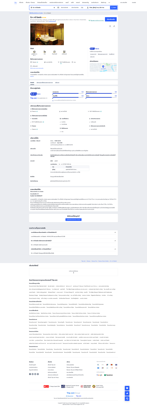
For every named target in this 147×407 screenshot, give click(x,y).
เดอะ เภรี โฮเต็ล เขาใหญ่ (76, 295)
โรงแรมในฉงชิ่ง (48, 352)
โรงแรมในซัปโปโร (67, 352)
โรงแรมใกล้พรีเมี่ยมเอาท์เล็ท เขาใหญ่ (54, 307)
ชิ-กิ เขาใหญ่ (109, 295)
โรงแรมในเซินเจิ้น (93, 352)
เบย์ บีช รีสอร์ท (86, 343)
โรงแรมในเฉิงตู (49, 349)
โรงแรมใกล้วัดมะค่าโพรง (69, 307)
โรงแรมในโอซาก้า (75, 349)
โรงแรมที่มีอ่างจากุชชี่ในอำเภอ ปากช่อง (98, 316)
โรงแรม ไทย (94, 261)
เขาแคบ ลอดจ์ (60, 292)
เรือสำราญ (103, 2)
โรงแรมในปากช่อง (42, 325)
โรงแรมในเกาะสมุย (111, 325)
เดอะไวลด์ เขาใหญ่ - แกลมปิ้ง (81, 292)
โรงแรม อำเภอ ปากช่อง (104, 261)
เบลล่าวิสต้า (62, 289)
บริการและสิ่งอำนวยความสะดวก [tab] (45, 82)
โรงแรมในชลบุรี (96, 322)
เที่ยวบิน (21, 2)
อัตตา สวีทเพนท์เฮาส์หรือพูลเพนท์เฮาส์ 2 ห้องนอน (40, 289)
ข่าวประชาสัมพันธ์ (51, 367)
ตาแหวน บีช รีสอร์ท (50, 337)
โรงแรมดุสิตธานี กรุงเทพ (85, 340)
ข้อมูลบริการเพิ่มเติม (33, 369)
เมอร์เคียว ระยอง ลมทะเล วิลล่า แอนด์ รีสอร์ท (88, 337)
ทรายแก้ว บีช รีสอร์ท (104, 337)
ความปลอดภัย (70, 377)
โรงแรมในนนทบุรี (33, 322)
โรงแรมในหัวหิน (102, 325)
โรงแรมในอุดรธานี (78, 322)
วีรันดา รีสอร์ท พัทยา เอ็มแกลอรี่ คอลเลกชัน (53, 340)
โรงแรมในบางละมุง (86, 325)
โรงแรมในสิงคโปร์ (40, 352)
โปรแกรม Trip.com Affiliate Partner (74, 369)
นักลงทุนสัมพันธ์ (70, 364)
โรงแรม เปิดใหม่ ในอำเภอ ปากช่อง (79, 313)
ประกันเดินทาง (94, 2)
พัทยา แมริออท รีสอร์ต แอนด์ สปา (82, 334)
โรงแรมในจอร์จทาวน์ (110, 352)
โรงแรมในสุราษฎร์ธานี (42, 322)
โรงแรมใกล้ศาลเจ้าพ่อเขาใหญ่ (85, 304)
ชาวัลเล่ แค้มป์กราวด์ (60, 286)
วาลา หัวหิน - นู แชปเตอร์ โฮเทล (36, 340)
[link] (123, 2)
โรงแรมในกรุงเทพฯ (87, 322)
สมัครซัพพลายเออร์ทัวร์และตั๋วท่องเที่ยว (75, 375)
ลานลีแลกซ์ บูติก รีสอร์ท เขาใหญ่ (96, 289)
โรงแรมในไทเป (93, 349)
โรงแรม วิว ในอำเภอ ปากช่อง (94, 313)
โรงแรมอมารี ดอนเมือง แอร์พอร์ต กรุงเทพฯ (72, 343)
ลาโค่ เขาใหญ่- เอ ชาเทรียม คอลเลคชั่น (49, 298)
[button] (109, 2)
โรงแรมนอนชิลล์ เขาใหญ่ (64, 295)
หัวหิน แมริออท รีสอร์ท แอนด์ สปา (66, 334)
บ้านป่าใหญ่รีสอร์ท (75, 298)
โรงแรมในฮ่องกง (32, 349)
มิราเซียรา (104, 295)
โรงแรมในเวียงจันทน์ (84, 349)
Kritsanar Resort (51, 292)
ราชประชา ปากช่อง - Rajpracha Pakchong (91, 295)
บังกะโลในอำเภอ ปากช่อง (34, 313)
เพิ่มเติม (32, 76)
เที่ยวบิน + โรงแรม (30, 2)
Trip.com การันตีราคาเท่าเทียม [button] (97, 20)
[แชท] (127, 398)
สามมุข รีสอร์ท (94, 343)
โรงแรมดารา (112, 343)
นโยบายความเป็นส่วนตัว (53, 375)
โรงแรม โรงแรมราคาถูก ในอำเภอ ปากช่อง (62, 313)
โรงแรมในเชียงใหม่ (33, 328)
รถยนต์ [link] (78, 2)
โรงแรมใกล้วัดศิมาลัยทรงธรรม (49, 304)
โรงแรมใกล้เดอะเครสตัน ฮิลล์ (35, 304)
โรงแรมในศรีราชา (104, 322)
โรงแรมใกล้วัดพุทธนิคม (62, 304)
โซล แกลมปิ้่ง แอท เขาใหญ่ (109, 289)
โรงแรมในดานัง (101, 349)
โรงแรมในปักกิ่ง (109, 349)
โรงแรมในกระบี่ (77, 325)
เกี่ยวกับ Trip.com (51, 364)
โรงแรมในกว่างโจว (58, 349)
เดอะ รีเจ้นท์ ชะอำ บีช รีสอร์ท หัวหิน (71, 340)
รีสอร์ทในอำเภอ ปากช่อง (46, 313)
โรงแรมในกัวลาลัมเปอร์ (58, 352)
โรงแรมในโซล (32, 352)
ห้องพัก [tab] (32, 82)
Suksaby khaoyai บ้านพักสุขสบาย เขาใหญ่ (48, 295)
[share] (127, 393)
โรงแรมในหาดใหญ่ (33, 325)
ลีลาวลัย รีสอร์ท (51, 286)
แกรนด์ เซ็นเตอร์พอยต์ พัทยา (35, 334)
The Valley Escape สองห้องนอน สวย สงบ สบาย (76, 289)
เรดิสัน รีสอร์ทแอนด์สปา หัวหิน (97, 334)
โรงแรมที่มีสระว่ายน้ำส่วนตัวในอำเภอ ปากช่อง (39, 316)
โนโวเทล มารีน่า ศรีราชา (103, 343)
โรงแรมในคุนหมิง (76, 352)
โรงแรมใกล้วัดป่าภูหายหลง (98, 304)
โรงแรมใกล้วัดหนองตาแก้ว (81, 307)
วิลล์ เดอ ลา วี (69, 286)
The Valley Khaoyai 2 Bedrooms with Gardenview (100, 292)
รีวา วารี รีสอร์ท (36, 17)
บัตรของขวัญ (85, 2)
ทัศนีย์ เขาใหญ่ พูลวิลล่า (42, 292)
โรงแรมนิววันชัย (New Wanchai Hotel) (38, 286)
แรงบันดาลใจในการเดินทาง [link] (56, 2)
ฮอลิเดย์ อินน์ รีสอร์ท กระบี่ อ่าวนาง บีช (37, 343)
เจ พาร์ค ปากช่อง (83, 298)
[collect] (127, 388)
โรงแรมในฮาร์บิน (101, 352)
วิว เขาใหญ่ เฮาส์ (55, 289)
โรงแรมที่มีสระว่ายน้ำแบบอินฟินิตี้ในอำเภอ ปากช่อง (60, 316)
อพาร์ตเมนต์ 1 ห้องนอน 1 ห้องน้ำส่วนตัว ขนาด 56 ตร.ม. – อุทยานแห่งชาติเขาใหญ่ (91, 286)
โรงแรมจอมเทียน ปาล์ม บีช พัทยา (50, 334)
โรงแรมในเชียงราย (61, 325)
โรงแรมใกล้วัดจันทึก (73, 304)
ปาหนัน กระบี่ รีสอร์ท (105, 340)
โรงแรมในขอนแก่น (53, 322)
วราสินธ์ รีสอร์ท (96, 340)
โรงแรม (88, 261)
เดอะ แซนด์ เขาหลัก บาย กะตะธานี (54, 343)
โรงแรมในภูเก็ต (61, 322)
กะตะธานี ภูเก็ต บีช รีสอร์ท (71, 337)
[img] (47, 34)
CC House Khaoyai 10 (69, 292)
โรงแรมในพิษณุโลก (51, 325)
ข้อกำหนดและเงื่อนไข (52, 372)
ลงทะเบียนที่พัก (70, 372)
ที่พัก (15, 2)
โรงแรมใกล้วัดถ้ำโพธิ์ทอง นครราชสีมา (37, 307)
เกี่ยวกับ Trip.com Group (53, 377)
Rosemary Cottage (33, 295)
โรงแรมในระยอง (69, 322)
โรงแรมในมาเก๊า (84, 352)
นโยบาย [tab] (57, 82)
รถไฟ (72, 2)
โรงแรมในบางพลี (66, 349)
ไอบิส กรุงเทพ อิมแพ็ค (60, 337)
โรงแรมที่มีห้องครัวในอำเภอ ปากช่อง (80, 316)
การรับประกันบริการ (33, 367)
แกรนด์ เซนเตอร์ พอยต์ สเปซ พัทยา (37, 337)
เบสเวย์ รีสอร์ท (32, 292)
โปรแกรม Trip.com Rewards (73, 367)
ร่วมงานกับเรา (51, 369)
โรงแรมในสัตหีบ (69, 325)
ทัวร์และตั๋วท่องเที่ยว (42, 2)
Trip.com (83, 261)
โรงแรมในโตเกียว (41, 349)
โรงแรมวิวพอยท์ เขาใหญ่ (34, 298)
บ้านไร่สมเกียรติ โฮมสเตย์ (64, 298)
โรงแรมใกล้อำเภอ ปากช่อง (93, 307)
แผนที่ (67, 2)
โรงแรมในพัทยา (94, 325)
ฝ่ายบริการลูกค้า (32, 364)
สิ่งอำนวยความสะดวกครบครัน (36, 68)
